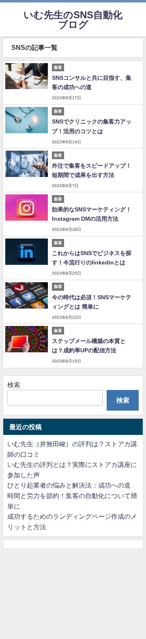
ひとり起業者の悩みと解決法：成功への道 (69, 485)
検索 (13, 384)
